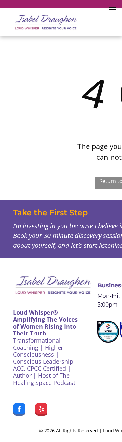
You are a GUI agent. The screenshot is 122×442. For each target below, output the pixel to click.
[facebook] (19, 410)
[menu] (112, 7)
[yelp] (41, 410)
